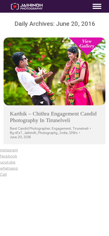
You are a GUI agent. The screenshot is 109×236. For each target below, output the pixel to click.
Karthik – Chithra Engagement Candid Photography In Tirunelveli (53, 116)
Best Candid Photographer (30, 128)
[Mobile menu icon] (95, 6)
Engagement (61, 128)
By (44, 133)
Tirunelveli (80, 128)
